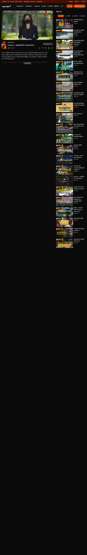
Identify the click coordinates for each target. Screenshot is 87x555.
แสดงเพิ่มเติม (27, 63)
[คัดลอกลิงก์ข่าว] (51, 48)
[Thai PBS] (6, 6)
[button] (11, 25)
